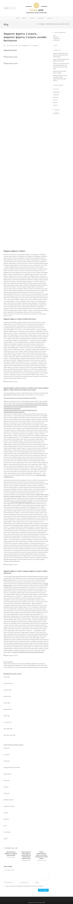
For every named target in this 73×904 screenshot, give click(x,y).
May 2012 (55, 102)
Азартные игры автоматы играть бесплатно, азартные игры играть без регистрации (60, 55)
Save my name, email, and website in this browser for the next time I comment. (25, 886)
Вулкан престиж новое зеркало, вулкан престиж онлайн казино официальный (26, 855)
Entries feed (55, 37)
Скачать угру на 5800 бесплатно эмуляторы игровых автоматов (28, 652)
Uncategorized (25, 45)
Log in (54, 35)
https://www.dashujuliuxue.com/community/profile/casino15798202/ (20, 398)
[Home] (36, 24)
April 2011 (55, 105)
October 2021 (56, 94)
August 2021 (55, 97)
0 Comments (35, 45)
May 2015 (55, 100)
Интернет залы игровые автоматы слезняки (21, 501)
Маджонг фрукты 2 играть (10, 50)
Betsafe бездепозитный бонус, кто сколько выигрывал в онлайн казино (41, 855)
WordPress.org (56, 40)
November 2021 (56, 92)
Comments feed (56, 38)
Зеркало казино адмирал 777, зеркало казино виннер (11, 853)
